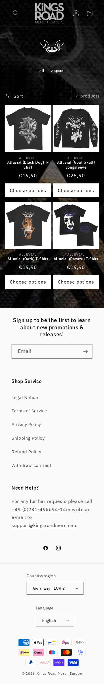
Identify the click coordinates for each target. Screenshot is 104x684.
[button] (16, 13)
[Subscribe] (85, 351)
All (41, 70)
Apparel (57, 70)
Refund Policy (26, 451)
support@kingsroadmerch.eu (44, 525)
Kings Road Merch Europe (59, 673)
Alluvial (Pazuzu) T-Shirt (76, 259)
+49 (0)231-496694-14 (39, 509)
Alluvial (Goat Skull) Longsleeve (76, 165)
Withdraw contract (31, 465)
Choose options (28, 190)
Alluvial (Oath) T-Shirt (28, 259)
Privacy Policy (26, 424)
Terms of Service (29, 411)
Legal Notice (25, 397)
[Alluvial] (52, 52)
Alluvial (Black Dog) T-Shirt (28, 165)
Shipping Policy (28, 438)
